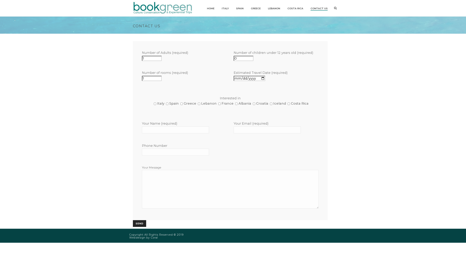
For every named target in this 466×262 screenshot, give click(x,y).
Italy (225, 8)
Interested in (230, 98)
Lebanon (274, 8)
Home (210, 8)
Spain (240, 8)
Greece (256, 8)
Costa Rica (295, 8)
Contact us (319, 8)
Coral (154, 237)
